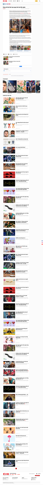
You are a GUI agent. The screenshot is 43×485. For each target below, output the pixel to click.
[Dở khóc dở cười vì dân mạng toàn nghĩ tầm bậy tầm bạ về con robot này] (9, 207)
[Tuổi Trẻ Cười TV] (38, 473)
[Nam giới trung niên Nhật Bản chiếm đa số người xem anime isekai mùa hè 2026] (12, 86)
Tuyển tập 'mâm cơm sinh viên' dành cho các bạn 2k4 (27, 50)
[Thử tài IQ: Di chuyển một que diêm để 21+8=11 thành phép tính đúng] (9, 183)
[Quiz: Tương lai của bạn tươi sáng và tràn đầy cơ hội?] (9, 158)
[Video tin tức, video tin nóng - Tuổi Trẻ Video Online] (16, 474)
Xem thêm (16, 469)
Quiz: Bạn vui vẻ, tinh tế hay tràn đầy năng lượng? (22, 428)
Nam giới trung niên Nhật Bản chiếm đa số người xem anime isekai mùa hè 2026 (12, 91)
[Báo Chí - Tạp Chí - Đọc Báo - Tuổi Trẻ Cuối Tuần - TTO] (13, 474)
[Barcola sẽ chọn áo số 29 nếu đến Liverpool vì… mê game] (9, 298)
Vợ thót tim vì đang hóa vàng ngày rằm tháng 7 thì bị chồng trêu (22, 403)
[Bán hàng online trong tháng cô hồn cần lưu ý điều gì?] (9, 446)
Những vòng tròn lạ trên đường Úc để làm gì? (22, 115)
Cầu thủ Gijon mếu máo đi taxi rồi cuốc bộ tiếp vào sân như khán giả (22, 230)
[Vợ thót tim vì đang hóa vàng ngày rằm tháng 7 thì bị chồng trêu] (9, 405)
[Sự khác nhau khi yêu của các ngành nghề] (9, 282)
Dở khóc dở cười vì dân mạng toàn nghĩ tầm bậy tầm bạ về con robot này (22, 205)
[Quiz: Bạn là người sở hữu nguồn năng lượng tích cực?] (9, 199)
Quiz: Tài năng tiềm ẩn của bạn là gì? (22, 139)
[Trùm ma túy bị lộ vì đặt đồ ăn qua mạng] (9, 109)
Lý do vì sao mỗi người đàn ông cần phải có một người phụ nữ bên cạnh (22, 370)
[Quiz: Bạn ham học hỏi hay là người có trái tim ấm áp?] (9, 175)
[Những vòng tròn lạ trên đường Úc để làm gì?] (9, 117)
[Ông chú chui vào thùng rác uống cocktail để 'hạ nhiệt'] (5, 63)
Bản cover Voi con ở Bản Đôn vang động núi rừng (21, 247)
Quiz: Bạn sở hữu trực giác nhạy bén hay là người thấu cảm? (21, 91)
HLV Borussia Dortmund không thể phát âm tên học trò (21, 329)
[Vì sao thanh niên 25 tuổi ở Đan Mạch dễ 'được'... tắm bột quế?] (9, 455)
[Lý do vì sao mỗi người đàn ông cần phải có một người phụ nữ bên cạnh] (9, 372)
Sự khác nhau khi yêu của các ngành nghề (22, 280)
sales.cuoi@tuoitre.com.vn (6, 479)
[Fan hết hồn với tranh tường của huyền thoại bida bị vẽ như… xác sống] (9, 265)
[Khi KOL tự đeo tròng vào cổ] (9, 240)
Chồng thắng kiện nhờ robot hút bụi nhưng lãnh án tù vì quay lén (22, 164)
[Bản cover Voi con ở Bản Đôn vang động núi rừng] (9, 249)
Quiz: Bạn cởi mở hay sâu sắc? (21, 435)
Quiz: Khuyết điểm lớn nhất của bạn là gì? (22, 123)
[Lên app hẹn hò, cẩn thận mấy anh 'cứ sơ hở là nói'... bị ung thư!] (9, 133)
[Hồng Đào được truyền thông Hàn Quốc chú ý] (9, 463)
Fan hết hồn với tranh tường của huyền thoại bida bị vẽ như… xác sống (22, 263)
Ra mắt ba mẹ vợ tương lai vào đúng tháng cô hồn (22, 337)
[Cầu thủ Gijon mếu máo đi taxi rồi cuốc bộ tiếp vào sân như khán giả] (9, 232)
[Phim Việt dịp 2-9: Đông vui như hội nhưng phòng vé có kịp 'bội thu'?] (9, 224)
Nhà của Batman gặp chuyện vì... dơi (22, 394)
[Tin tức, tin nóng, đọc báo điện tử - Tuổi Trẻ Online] (11, 474)
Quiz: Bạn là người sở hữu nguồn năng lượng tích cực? (22, 197)
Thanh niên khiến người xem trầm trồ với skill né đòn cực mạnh (22, 420)
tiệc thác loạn (22, 13)
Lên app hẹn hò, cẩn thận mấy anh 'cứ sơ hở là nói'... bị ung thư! (22, 131)
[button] (22, 1)
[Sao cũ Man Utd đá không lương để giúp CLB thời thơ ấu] (9, 315)
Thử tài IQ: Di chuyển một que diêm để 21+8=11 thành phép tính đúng (22, 181)
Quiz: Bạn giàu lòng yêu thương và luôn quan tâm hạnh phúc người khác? (22, 189)
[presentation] (3, 86)
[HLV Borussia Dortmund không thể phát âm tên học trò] (9, 331)
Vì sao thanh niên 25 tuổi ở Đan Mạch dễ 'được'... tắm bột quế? (22, 453)
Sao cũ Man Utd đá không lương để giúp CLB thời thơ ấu (22, 313)
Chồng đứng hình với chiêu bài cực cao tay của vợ (22, 411)
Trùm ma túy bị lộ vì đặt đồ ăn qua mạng (21, 107)
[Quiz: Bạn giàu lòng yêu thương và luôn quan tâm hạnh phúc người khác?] (9, 191)
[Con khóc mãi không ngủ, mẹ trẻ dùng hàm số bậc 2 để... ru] (9, 216)
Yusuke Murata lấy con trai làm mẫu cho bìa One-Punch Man (22, 362)
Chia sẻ (21, 66)
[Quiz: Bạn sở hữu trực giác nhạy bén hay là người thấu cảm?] (21, 86)
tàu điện (29, 13)
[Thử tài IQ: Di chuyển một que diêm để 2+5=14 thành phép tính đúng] (9, 389)
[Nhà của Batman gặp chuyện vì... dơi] (9, 397)
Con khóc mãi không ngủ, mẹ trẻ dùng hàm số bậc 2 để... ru (22, 214)
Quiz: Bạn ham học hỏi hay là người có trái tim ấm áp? (22, 172)
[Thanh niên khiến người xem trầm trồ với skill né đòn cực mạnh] (9, 422)
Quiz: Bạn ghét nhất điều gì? (20, 147)
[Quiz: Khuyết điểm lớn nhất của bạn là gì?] (9, 125)
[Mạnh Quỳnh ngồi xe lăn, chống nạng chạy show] (30, 86)
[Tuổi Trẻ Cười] (39, 473)
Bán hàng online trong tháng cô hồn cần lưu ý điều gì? (22, 444)
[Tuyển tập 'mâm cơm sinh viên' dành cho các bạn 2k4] (5, 58)
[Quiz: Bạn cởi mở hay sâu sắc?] (9, 438)
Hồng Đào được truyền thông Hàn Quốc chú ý (22, 461)
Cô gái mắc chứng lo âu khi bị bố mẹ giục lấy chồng (13, 50)
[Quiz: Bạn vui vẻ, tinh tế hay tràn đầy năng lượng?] (9, 430)
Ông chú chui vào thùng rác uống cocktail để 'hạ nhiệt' (20, 50)
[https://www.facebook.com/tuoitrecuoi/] (36, 473)
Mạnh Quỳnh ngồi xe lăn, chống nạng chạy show (31, 91)
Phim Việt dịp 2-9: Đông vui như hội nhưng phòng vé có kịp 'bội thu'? (22, 222)
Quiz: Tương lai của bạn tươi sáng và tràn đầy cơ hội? (22, 156)
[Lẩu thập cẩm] (21, 4)
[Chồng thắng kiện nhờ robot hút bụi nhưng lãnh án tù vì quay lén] (9, 166)
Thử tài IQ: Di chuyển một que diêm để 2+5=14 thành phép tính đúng (22, 387)
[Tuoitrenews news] (18, 474)
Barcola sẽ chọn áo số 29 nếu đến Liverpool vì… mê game (21, 296)
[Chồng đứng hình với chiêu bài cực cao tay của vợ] (9, 413)
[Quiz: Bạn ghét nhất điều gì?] (9, 150)
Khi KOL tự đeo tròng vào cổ (20, 237)
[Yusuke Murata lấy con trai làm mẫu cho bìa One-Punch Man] (9, 364)
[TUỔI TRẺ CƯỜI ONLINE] (6, 474)
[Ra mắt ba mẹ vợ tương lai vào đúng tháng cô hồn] (9, 339)
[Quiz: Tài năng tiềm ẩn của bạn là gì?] (9, 142)
